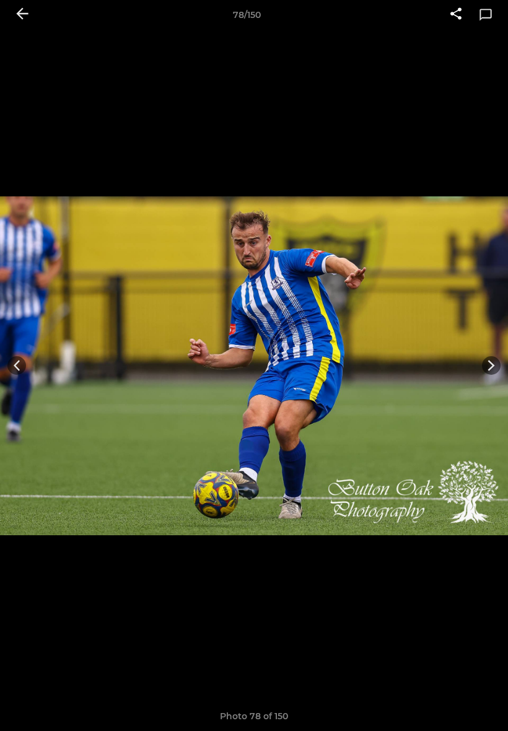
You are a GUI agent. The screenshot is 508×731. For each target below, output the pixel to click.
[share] (456, 15)
